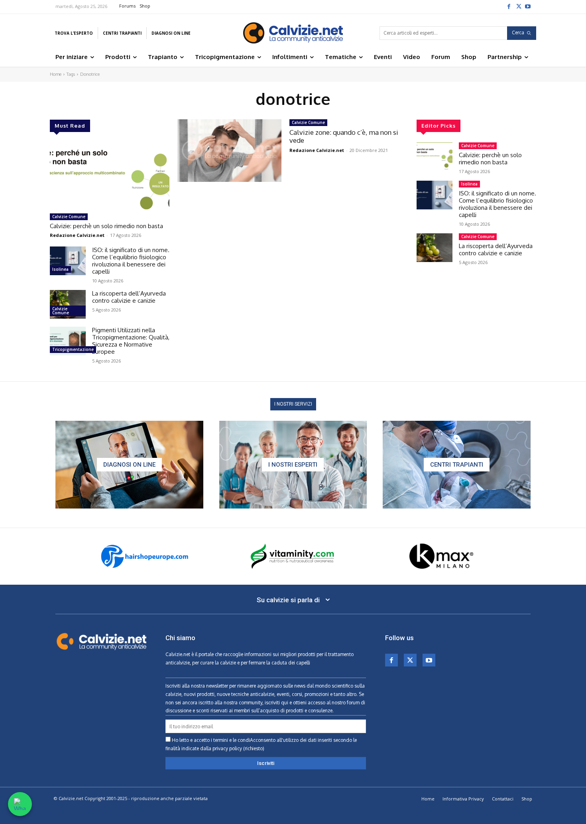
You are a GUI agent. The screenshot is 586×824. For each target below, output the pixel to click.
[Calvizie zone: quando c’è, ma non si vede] (229, 150)
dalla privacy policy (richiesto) (232, 748)
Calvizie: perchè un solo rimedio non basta (106, 226)
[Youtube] (528, 6)
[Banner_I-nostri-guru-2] (293, 465)
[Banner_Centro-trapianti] (457, 465)
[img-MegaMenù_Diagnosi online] (129, 465)
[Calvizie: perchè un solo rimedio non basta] (109, 175)
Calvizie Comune (68, 216)
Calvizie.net (177, 654)
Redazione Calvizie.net (77, 235)
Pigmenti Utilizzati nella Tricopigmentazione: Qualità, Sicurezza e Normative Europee (130, 340)
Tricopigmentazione (73, 349)
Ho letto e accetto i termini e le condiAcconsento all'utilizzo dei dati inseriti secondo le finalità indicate (261, 744)
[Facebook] (508, 6)
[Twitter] (518, 6)
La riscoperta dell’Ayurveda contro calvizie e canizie (129, 297)
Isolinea (60, 269)
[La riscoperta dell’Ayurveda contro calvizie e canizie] (68, 304)
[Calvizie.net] (292, 32)
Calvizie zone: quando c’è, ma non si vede (343, 136)
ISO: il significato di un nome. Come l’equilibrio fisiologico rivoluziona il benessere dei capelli (130, 260)
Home (55, 74)
